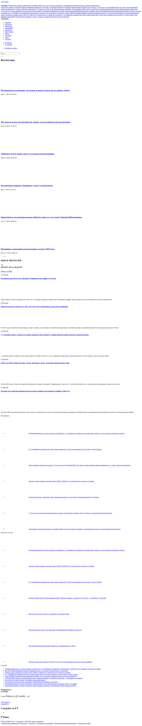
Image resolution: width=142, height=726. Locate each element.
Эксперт (8, 39)
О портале (8, 44)
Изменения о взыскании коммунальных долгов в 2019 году (28, 249)
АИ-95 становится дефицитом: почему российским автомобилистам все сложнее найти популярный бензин (75, 11)
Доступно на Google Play (5, 703)
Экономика (9, 28)
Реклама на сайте (11, 48)
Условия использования (44, 723)
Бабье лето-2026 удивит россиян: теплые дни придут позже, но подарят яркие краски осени (35, 363)
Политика (8, 30)
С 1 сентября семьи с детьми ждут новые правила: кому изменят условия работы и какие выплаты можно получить (45, 335)
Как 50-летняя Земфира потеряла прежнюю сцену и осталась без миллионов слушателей (101, 13)
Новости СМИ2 (6, 271)
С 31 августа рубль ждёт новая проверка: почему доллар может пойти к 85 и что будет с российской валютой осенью (77, 9)
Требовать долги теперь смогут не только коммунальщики (27, 154)
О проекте (31, 723)
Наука (7, 33)
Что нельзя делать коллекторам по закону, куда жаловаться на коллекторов (35, 122)
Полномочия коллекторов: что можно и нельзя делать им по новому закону (35, 90)
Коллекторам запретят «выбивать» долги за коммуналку (27, 185)
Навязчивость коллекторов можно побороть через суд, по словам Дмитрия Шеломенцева (41, 217)
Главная (8, 22)
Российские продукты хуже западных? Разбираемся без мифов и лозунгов (28, 278)
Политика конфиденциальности (65, 723)
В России (8, 24)
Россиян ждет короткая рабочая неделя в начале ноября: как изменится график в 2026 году (35, 391)
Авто (7, 37)
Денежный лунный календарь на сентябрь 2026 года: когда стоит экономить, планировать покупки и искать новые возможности (50, 5)
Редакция (8, 43)
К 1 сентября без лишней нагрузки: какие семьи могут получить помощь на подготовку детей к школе (97, 15)
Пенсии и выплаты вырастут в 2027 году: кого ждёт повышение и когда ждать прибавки (34, 306)
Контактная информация (10, 723)
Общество (8, 26)
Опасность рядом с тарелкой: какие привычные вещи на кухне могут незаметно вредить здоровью (36, 7)
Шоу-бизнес (9, 32)
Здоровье (8, 35)
